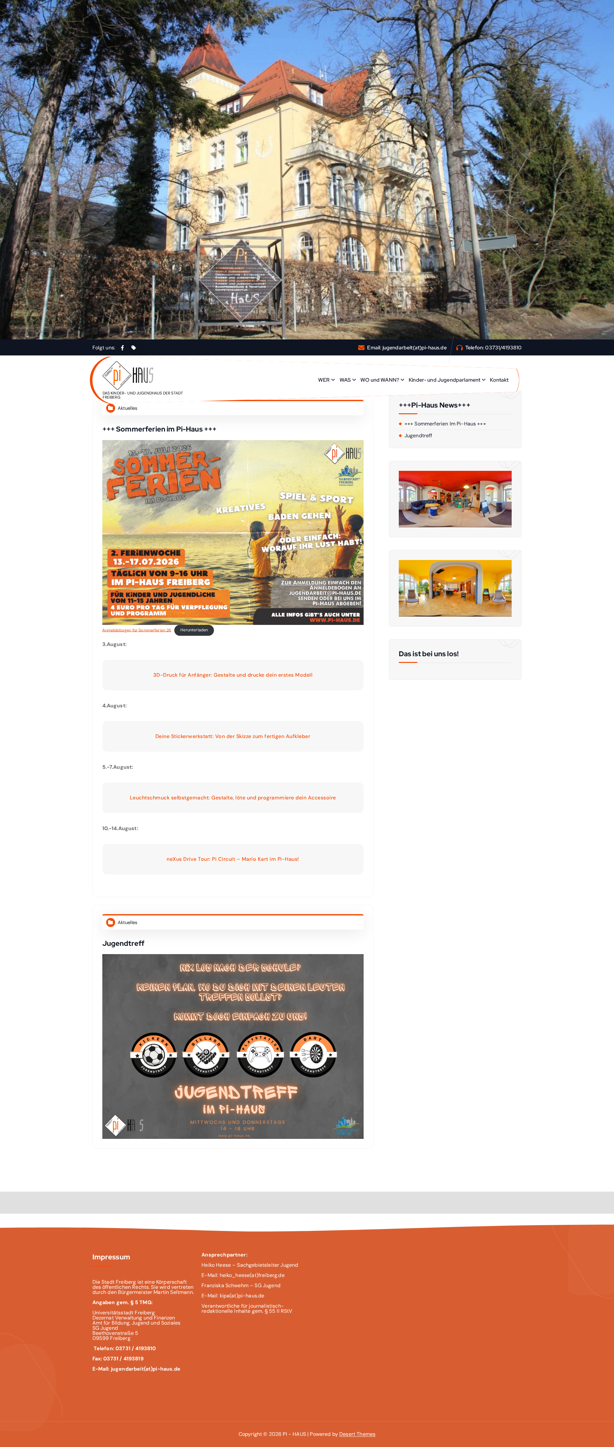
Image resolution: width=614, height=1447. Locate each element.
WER (324, 380)
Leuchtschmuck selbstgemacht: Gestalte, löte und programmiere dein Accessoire (233, 797)
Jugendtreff (123, 943)
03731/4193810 (503, 348)
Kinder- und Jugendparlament (444, 380)
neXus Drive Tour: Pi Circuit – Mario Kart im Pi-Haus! (233, 859)
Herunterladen (194, 630)
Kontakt (499, 380)
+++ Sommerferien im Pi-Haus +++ (159, 429)
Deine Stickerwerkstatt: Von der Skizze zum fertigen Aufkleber (233, 736)
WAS (345, 380)
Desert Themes (357, 1434)
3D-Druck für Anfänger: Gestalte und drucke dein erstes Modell (233, 675)
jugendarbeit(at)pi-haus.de (414, 348)
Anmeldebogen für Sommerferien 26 (136, 630)
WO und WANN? (379, 380)
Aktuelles (127, 408)
